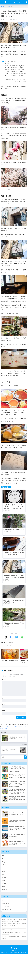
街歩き (4, 877)
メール (4, 704)
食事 (11, 645)
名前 (3, 698)
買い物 (4, 883)
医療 (3, 871)
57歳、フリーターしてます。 (14, 2)
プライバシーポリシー (13, 950)
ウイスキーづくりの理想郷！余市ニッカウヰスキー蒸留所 (14, 936)
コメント (5, 679)
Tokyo (4, 862)
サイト (3, 710)
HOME (14, 948)
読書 (3, 880)
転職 (3, 886)
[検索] (25, 757)
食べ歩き (11, 642)
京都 (7, 645)
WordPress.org (6, 909)
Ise (3, 855)
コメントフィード (7, 906)
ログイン (4, 900)
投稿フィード (5, 903)
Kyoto (4, 858)
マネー (4, 868)
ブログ (4, 865)
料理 (3, 874)
